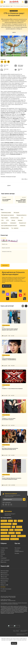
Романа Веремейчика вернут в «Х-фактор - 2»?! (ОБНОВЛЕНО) (9, 359)
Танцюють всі (22, 223)
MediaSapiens (4, 572)
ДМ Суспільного (5, 575)
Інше (11, 6)
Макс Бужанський (5, 539)
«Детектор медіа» (7, 599)
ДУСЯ (14, 32)
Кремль (11, 529)
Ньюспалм (3, 591)
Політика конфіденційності (19, 550)
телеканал (22, 225)
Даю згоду (14, 643)
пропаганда (19, 526)
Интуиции (16, 212)
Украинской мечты (21, 215)
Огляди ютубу (4, 548)
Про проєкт (18, 548)
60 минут (18, 532)
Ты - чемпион (15, 228)
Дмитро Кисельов (18, 529)
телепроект (13, 223)
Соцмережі (3, 558)
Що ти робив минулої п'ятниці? (9, 225)
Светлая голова (14, 217)
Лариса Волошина (14, 539)
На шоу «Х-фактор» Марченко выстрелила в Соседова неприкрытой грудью (11, 479)
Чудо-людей (4, 217)
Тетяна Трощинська (5, 535)
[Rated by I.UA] (11, 626)
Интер (13, 220)
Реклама (17, 553)
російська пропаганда (5, 526)
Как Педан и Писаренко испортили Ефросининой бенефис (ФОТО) (10, 449)
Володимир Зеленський (6, 523)
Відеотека (3, 583)
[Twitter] (5, 61)
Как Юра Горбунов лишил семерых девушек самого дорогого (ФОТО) (10, 329)
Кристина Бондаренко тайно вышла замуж (21, 201)
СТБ (2, 220)
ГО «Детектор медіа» (6, 589)
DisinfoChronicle (5, 579)
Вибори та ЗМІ (4, 585)
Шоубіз (2, 552)
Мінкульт (10, 520)
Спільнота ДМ (7, 285)
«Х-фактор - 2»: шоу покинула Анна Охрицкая (12, 388)
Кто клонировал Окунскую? (6, 200)
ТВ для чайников (6, 6)
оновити (3, 238)
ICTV (7, 220)
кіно (15, 520)
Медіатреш (3, 562)
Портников (13, 535)
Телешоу (3, 554)
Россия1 (14, 523)
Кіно (2, 556)
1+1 (22, 217)
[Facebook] (2, 61)
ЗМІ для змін (4, 577)
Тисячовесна (3, 520)
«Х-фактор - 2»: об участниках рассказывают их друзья (8, 419)
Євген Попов (11, 532)
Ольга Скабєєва (4, 529)
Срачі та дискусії (5, 560)
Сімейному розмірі (6, 212)
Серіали (3, 550)
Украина (20, 220)
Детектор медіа (5, 570)
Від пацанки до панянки (7, 215)
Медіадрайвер (4, 581)
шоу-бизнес (4, 223)
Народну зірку (5, 228)
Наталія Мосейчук (21, 535)
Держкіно (20, 520)
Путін (13, 526)
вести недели (4, 532)
